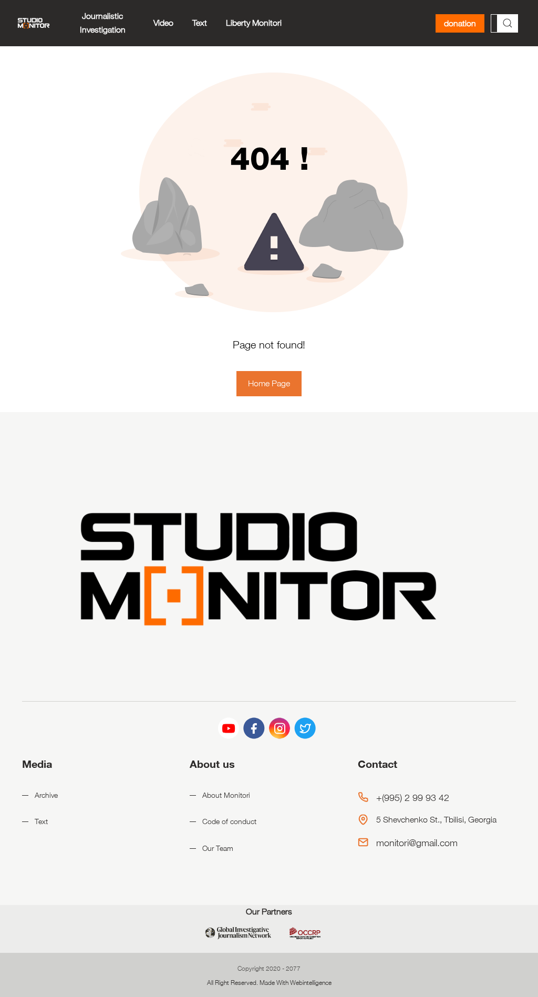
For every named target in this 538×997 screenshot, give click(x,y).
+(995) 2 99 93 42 (412, 797)
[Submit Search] (507, 23)
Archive (46, 794)
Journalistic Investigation (103, 23)
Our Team (217, 848)
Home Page (269, 383)
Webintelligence (311, 982)
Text (199, 23)
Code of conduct (229, 821)
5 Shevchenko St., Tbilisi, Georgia (436, 820)
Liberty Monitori (254, 23)
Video (163, 23)
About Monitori (226, 794)
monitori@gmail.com (417, 842)
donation (460, 23)
